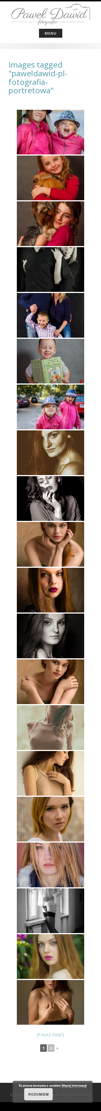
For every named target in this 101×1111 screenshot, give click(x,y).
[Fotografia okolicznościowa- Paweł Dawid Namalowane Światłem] (50, 13)
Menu (51, 33)
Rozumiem (38, 1094)
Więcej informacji (74, 1085)
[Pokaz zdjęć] (50, 1034)
